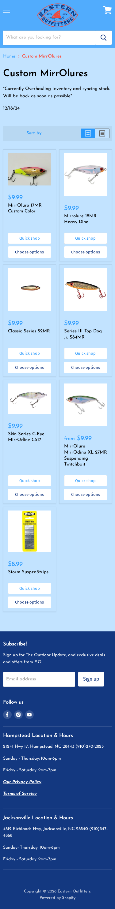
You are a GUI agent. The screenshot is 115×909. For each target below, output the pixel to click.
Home (9, 56)
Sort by (34, 133)
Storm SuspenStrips (28, 572)
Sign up (91, 679)
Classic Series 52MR (29, 331)
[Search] (103, 38)
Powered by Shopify (57, 898)
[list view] (102, 133)
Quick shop (29, 238)
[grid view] (88, 133)
